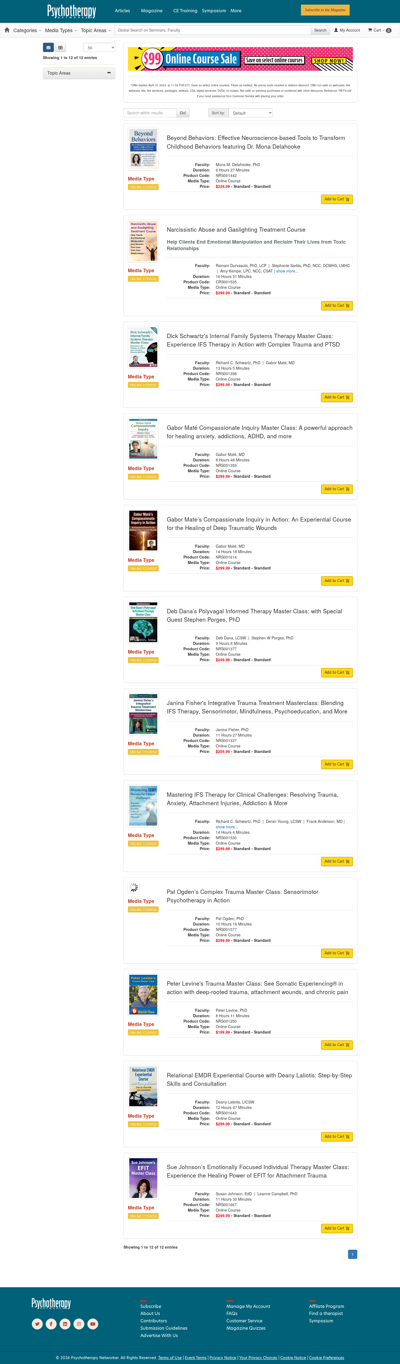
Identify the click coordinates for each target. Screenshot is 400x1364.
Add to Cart (335, 199)
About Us (150, 1313)
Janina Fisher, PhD (232, 729)
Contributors (153, 1321)
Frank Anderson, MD (325, 821)
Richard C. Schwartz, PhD (238, 362)
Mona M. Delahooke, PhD (238, 164)
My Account (349, 30)
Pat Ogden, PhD (230, 918)
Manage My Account (248, 1306)
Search (320, 30)
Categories (25, 29)
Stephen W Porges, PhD (272, 637)
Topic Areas (94, 29)
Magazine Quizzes (246, 1328)
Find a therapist (326, 1313)
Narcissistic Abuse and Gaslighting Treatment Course (236, 229)
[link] (325, 10)
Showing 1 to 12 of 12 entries (70, 57)
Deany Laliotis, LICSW (235, 1102)
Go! (183, 112)
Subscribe (150, 1306)
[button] (60, 47)
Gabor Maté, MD (280, 362)
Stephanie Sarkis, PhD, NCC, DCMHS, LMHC (311, 265)
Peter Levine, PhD (231, 1010)
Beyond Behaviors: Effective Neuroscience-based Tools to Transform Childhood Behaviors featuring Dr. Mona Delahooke (256, 141)
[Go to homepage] (51, 1307)
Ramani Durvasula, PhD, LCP (241, 265)
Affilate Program (326, 1306)
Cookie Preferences (326, 1357)
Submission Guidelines (163, 1328)
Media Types (59, 29)
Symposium (214, 11)
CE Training (185, 11)
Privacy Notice (223, 1357)
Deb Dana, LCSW (231, 637)
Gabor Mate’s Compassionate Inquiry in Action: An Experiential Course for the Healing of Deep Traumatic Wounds (259, 523)
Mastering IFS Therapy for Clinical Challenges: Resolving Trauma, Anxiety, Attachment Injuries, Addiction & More (253, 798)
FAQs (232, 1313)
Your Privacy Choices (258, 1357)
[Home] (6, 30)
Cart (382, 30)
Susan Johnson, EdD (234, 1193)
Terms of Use (170, 1357)
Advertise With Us (159, 1335)
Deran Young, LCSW (283, 821)
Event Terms (196, 1357)
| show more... (286, 271)
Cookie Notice (293, 1357)
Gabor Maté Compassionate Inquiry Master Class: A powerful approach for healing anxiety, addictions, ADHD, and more (260, 431)
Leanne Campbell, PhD (277, 1193)
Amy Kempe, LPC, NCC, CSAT (246, 271)
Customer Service (244, 1321)
